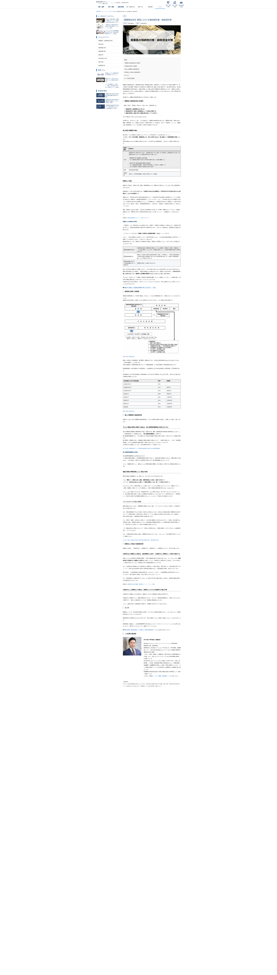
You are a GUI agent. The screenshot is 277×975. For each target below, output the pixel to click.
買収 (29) (100, 62)
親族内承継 (121, 7)
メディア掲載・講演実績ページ (162, 676)
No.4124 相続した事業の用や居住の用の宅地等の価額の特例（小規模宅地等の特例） (141, 540)
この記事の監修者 (129, 78)
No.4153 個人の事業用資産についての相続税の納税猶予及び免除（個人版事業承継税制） (142, 448)
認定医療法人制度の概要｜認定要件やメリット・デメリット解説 (141, 584)
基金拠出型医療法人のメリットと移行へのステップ (138, 217)
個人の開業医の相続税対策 (131, 69)
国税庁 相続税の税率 (130, 356)
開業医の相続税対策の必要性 (132, 63)
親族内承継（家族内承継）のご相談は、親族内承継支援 (138, 630)
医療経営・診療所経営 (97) (105, 40)
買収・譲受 (101, 7)
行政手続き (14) (102, 58)
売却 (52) (100, 44)
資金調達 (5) (101, 65)
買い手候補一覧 (131, 7)
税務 (125, 16)
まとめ (126, 75)
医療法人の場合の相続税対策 (132, 72)
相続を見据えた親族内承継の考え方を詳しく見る (140, 287)
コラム (160, 7)
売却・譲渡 (111, 7)
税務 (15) (100, 55)
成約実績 (150, 7)
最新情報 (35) (102, 51)
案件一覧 (140, 7)
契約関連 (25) (102, 47)
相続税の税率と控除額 (130, 66)
